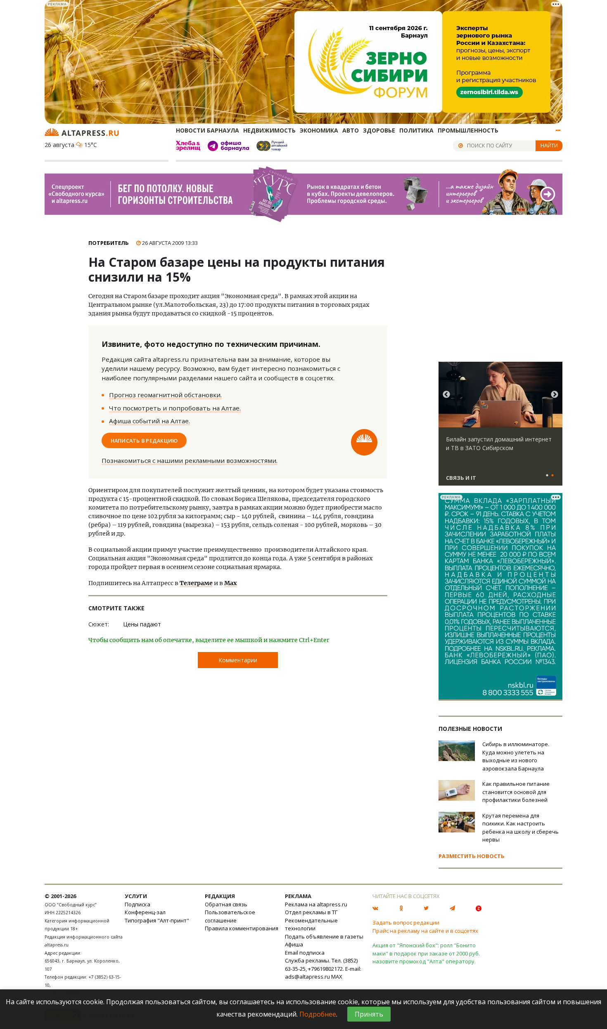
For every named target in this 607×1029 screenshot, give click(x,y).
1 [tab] (547, 476)
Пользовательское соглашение (230, 916)
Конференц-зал (145, 912)
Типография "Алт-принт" (157, 920)
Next (554, 395)
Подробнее (317, 1014)
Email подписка (305, 952)
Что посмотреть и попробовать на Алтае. (175, 408)
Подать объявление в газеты (324, 936)
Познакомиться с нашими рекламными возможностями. (189, 460)
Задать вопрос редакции (405, 922)
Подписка (137, 904)
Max (230, 583)
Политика (416, 130)
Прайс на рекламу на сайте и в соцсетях (425, 930)
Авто (350, 130)
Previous (446, 395)
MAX (336, 976)
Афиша (294, 944)
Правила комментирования (241, 928)
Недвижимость (269, 130)
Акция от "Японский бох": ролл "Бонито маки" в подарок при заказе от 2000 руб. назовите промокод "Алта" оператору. (426, 953)
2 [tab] (552, 476)
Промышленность (468, 130)
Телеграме (196, 583)
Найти (549, 145)
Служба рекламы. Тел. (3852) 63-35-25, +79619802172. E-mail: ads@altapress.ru (323, 968)
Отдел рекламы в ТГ (311, 912)
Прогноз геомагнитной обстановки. (165, 395)
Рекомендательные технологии (311, 924)
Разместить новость (472, 856)
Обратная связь (226, 904)
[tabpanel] (500, 427)
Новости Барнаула (207, 130)
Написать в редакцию (144, 440)
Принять (369, 1014)
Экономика (319, 130)
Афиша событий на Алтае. (149, 421)
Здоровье (379, 130)
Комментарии (237, 660)
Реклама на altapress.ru (316, 904)
